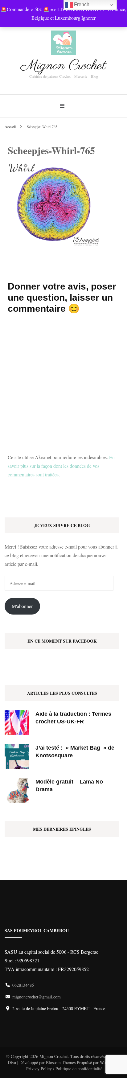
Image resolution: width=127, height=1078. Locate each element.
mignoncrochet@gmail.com (36, 997)
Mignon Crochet (63, 65)
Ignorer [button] (88, 17)
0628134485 (23, 985)
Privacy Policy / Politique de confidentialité (64, 1069)
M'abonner (22, 606)
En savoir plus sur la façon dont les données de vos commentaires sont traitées (61, 466)
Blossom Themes (61, 1062)
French (81, 4)
